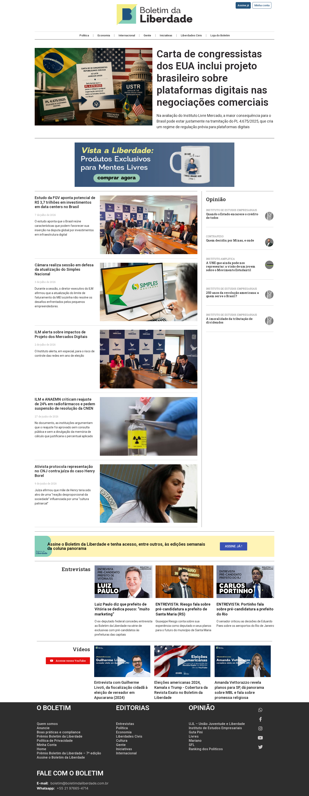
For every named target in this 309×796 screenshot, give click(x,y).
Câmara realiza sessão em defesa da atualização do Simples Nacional (64, 269)
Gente (147, 35)
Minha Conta (47, 745)
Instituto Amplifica (220, 258)
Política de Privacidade (55, 741)
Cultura (121, 741)
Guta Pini (196, 732)
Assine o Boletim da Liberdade (61, 757)
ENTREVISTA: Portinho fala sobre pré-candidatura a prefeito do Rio (245, 609)
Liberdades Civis (191, 35)
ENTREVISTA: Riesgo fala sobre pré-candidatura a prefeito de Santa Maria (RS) (183, 609)
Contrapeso (214, 236)
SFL (192, 745)
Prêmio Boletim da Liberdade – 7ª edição (69, 753)
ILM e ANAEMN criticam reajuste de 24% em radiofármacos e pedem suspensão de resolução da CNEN (65, 404)
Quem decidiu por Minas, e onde (230, 240)
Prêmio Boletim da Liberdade (59, 736)
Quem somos (47, 724)
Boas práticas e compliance (59, 732)
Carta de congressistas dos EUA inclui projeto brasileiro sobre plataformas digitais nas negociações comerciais (212, 78)
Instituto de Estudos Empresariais (231, 210)
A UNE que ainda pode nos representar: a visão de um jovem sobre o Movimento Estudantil (230, 266)
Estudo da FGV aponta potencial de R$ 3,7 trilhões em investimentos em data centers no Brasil (65, 202)
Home (41, 749)
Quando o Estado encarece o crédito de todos (232, 216)
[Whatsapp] (260, 710)
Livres (194, 736)
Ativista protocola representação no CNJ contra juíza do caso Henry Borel (65, 471)
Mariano (195, 741)
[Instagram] (260, 728)
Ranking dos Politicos (206, 749)
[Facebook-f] (260, 719)
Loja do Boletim (220, 35)
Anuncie (43, 728)
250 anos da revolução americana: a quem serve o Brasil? (232, 294)
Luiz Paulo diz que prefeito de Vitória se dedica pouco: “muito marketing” (122, 609)
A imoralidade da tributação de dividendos (229, 320)
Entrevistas (125, 724)
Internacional (127, 35)
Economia (104, 35)
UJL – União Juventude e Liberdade (217, 724)
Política (122, 728)
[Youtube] (260, 737)
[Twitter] (260, 747)
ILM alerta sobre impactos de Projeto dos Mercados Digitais (61, 334)
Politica (84, 35)
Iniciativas (166, 35)
